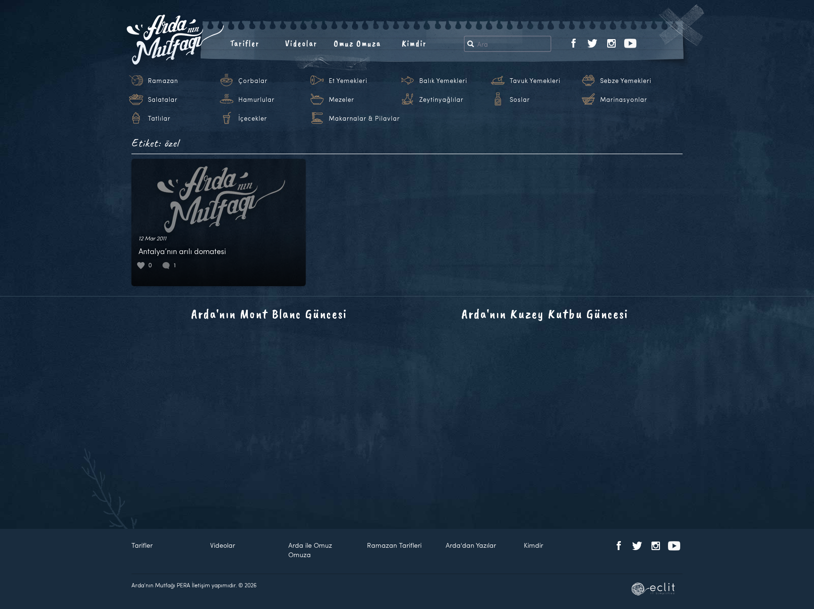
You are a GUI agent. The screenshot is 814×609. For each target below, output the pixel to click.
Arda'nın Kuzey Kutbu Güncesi (545, 313)
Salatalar (163, 99)
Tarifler (245, 43)
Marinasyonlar (623, 99)
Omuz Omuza (357, 43)
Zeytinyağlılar (441, 99)
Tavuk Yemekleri (535, 80)
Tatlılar (159, 118)
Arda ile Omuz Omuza (310, 550)
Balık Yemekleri (443, 80)
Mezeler (341, 99)
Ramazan (163, 80)
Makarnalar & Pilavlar (364, 118)
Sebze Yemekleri (625, 80)
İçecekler (252, 118)
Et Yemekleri (348, 80)
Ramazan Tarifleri (394, 545)
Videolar (301, 43)
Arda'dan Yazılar (471, 545)
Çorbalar (253, 80)
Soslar (520, 99)
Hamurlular (256, 99)
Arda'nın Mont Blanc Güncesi (269, 313)
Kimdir (414, 43)
